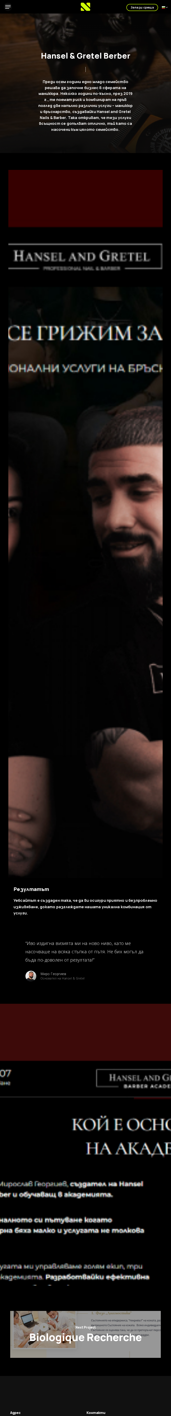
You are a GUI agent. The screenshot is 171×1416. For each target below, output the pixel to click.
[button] (8, 7)
